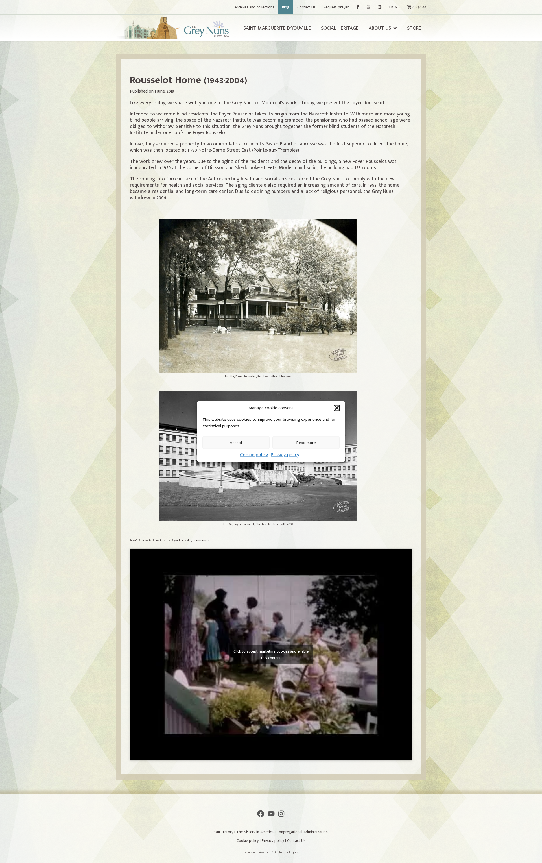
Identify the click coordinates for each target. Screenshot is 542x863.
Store (414, 28)
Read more (306, 442)
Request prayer (336, 7)
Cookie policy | (249, 840)
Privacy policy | (274, 840)
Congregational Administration (302, 832)
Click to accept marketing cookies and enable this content (271, 654)
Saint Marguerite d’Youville (277, 28)
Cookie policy (254, 455)
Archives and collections (254, 7)
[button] (337, 408)
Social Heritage (340, 28)
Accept (236, 442)
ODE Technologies (284, 852)
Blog (285, 7)
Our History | (225, 832)
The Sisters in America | (256, 832)
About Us (380, 28)
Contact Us (306, 7)
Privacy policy (285, 455)
